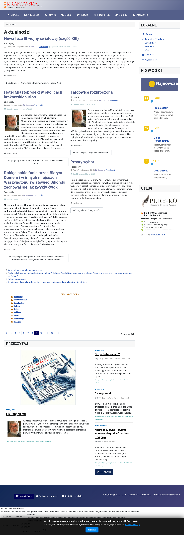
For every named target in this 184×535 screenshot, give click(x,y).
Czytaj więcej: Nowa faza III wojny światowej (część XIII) (34, 83)
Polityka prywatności (48, 496)
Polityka (52, 14)
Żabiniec (17, 312)
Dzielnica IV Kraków (154, 39)
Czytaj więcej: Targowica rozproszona (92, 152)
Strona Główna (25, 496)
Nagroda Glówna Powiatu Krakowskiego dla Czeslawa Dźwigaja (112, 433)
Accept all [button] (6, 516)
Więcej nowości (104, 471)
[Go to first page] (6, 333)
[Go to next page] (62, 333)
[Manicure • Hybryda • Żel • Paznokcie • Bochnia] (159, 201)
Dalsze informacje (132, 524)
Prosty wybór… (83, 161)
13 (57, 333)
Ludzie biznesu (20, 300)
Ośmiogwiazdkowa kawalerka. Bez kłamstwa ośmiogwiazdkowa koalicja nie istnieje (47, 282)
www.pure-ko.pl (158, 234)
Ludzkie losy (103, 14)
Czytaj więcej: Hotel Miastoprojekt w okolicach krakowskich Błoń (37, 162)
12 (52, 333)
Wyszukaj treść (152, 59)
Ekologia (123, 14)
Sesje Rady (18, 297)
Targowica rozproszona (91, 92)
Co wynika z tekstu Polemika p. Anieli (25, 270)
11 (47, 333)
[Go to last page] (66, 333)
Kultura (84, 14)
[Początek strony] (179, 530)
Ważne (147, 50)
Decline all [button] (20, 516)
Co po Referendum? (107, 354)
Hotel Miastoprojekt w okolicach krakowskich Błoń (33, 94)
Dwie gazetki (103, 393)
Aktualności (33, 14)
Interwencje (142, 14)
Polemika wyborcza (17, 279)
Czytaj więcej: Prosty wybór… (87, 210)
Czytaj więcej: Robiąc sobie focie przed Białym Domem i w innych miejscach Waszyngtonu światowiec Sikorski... (37, 258)
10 (41, 333)
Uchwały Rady (150, 43)
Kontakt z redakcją (73, 496)
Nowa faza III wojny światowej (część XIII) (41, 38)
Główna (15, 14)
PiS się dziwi (16, 414)
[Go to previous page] (11, 333)
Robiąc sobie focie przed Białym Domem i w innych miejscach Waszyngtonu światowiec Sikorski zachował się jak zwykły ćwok (34, 180)
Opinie (68, 14)
